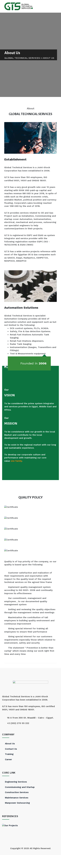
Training (9, 754)
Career (8, 759)
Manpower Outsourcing (17, 803)
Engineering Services (16, 782)
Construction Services (17, 792)
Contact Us (11, 749)
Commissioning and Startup (20, 787)
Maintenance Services (16, 797)
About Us (10, 743)
